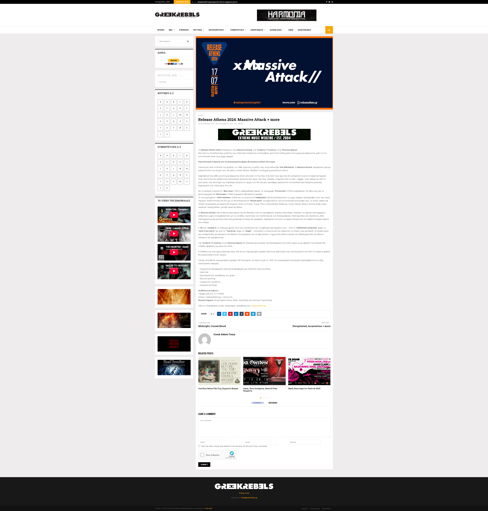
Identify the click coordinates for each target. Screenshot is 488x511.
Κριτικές (197, 30)
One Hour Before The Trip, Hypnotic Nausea (218, 388)
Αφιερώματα (256, 30)
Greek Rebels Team (208, 124)
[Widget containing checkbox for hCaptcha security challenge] (217, 455)
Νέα (170, 30)
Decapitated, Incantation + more (311, 326)
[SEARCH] (188, 41)
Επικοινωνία (304, 30)
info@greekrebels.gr (249, 497)
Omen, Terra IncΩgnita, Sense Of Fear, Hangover (260, 389)
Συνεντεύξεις (237, 30)
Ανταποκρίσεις (216, 30)
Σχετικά (304, 508)
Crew (290, 30)
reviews (273, 402)
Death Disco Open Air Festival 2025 (304, 388)
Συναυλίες (184, 30)
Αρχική (160, 30)
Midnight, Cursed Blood (212, 326)
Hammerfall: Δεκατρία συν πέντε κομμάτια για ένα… (218, 2)
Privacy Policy (315, 508)
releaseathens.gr (258, 305)
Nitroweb (209, 508)
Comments (258, 402)
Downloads (276, 30)
